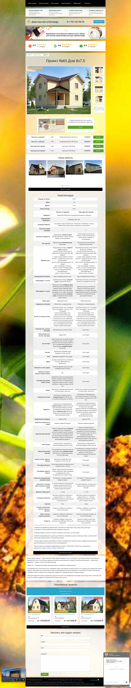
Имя (42, 635)
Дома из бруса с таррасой (65, 591)
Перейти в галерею (65, 189)
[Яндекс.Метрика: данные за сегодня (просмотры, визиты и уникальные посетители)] (101, 680)
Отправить (44, 674)
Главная (29, 54)
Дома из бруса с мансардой (65, 588)
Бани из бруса (55, 3)
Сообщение (43, 653)
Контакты (87, 3)
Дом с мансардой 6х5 (34, 614)
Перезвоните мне (99, 21)
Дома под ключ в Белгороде (44, 22)
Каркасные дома (44, 3)
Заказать (98, 137)
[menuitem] (32, 3)
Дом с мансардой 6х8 (87, 614)
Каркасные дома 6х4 (65, 593)
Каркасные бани (66, 3)
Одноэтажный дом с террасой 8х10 (65, 614)
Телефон (43, 641)
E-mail (42, 647)
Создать (80, 127)
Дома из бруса (32, 3)
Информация (77, 3)
